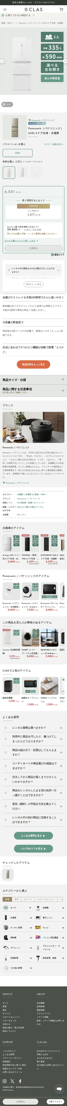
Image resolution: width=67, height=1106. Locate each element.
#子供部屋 (21, 502)
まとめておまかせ (44, 1058)
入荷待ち (33, 248)
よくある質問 (8, 1054)
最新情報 (41, 1010)
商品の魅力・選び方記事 (13, 1028)
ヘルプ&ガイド (9, 1051)
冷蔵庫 (20, 494)
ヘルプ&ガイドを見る (31, 848)
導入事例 (41, 1061)
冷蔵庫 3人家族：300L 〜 (36, 494)
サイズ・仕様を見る (53, 144)
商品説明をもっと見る (33, 364)
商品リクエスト (9, 1031)
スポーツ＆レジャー (46, 899)
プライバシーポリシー (12, 1058)
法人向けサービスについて (48, 1051)
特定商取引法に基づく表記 (14, 1065)
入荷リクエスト (55, 1101)
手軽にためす (42, 1054)
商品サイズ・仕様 (14, 380)
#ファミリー (39, 502)
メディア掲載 (42, 1017)
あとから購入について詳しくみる (20, 241)
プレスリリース (43, 1013)
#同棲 (30, 502)
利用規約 (6, 1061)
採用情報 (41, 1006)
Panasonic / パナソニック (28, 498)
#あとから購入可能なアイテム (30, 507)
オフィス (28, 899)
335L (17, 153)
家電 (7, 899)
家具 (17, 899)
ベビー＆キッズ (9, 1021)
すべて (5, 1003)
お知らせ (6, 1024)
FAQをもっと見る (33, 284)
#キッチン (21, 514)
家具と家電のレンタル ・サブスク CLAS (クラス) (33, 2)
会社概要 (41, 1003)
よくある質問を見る (31, 835)
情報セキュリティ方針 (12, 1068)
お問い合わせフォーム (12, 1072)
